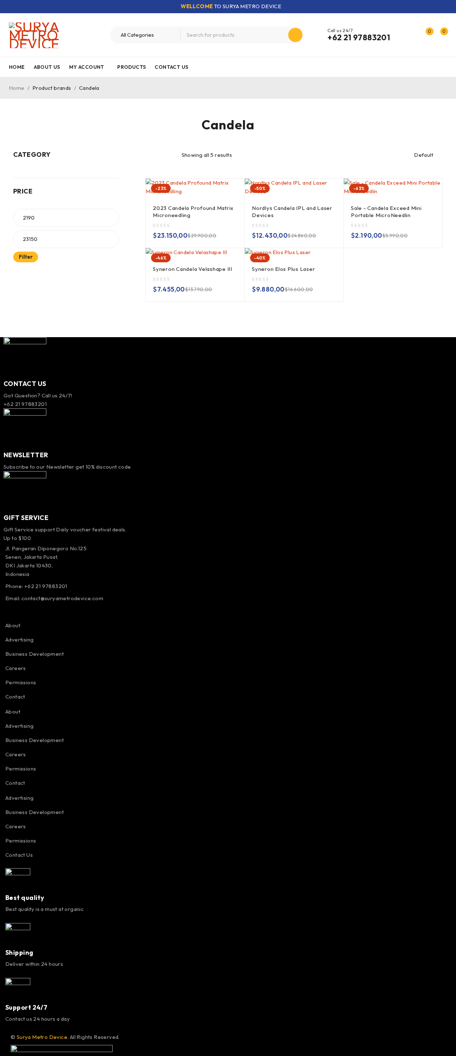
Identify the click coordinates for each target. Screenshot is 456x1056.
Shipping (19, 952)
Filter (26, 256)
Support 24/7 (26, 1007)
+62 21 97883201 (358, 37)
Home (17, 87)
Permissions (20, 682)
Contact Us (19, 854)
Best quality (24, 897)
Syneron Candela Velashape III (192, 269)
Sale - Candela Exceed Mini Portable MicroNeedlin (386, 211)
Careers (15, 668)
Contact (15, 696)
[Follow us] (23, 610)
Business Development (34, 653)
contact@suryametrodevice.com (62, 598)
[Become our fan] (7, 610)
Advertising (19, 639)
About (12, 625)
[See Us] (38, 610)
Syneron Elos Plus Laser (283, 269)
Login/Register (410, 35)
